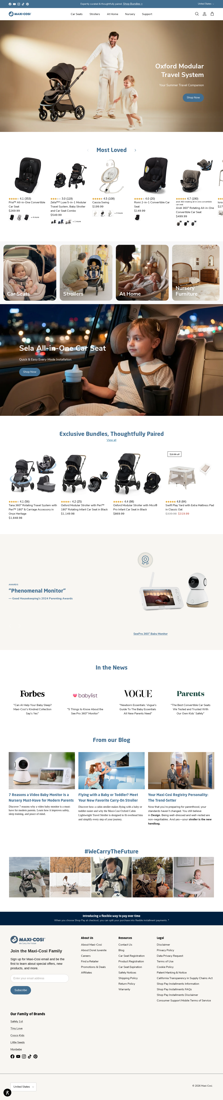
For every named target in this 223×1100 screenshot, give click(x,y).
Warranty (124, 989)
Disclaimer (163, 944)
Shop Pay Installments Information (178, 984)
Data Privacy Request (170, 956)
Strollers (95, 14)
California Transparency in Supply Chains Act (185, 978)
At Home (112, 14)
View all (111, 440)
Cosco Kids (17, 1035)
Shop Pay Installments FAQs (174, 989)
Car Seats (77, 14)
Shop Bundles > (133, 4)
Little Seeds (17, 1042)
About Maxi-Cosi (91, 944)
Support (147, 14)
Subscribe (20, 990)
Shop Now (193, 97)
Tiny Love (16, 1028)
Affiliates (86, 972)
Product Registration (131, 961)
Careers (86, 956)
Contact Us (125, 944)
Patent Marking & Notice (172, 972)
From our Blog (111, 739)
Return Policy (126, 984)
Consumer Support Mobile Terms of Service (184, 1000)
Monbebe (16, 1049)
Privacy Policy (165, 950)
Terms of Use (165, 961)
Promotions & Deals (93, 967)
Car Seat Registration (131, 956)
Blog (121, 950)
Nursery (130, 14)
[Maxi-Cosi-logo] (20, 14)
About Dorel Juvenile (93, 950)
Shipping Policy (128, 978)
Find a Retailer (90, 961)
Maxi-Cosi (206, 1086)
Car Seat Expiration (130, 967)
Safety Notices (127, 972)
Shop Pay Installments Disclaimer (177, 995)
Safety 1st (16, 1021)
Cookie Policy (165, 967)
